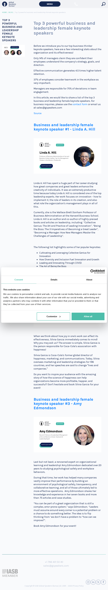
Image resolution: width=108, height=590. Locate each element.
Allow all (88, 316)
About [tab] (89, 279)
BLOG (11, 12)
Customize (52, 316)
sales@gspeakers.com (56, 565)
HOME (4, 12)
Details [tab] (54, 279)
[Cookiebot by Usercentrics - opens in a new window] (92, 271)
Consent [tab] (18, 279)
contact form (79, 104)
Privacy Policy (78, 586)
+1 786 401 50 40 (54, 561)
